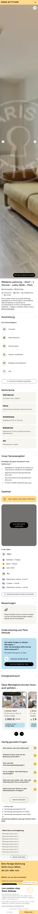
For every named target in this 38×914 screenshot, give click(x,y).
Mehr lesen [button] (8, 475)
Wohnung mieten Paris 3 (10, 839)
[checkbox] (35, 8)
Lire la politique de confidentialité (13, 906)
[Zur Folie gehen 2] (15, 704)
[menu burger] (35, 2)
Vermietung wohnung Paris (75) (14, 809)
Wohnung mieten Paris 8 (10, 852)
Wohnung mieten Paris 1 (10, 834)
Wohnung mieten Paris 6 (10, 847)
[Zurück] (3, 141)
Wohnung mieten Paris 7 (10, 849)
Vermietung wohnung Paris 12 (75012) (16, 812)
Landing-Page (8, 806)
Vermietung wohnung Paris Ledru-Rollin (17, 814)
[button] (19, 317)
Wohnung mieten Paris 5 (10, 844)
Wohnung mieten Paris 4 (10, 841)
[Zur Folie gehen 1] (13, 704)
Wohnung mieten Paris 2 (10, 836)
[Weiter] (35, 141)
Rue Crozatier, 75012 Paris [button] (12, 289)
